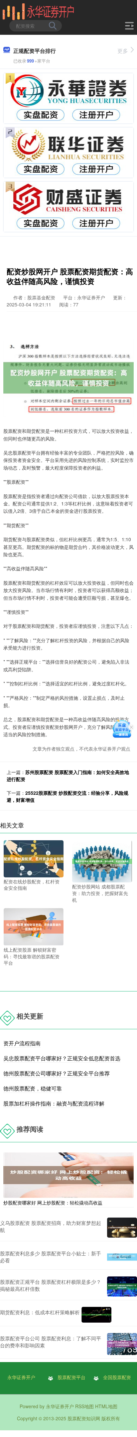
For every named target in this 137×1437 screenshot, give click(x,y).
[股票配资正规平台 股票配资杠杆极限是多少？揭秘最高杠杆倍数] (122, 1286)
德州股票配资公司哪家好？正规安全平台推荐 (56, 1073)
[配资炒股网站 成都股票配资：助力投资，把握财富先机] (102, 860)
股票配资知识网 (84, 1418)
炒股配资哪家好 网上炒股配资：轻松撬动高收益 (52, 1202)
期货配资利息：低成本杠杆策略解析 (40, 1312)
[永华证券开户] (38, 11)
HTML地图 (106, 1406)
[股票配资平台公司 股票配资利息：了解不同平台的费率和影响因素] (122, 1344)
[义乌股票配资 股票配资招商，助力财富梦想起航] (122, 1228)
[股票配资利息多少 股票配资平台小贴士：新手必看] (122, 1257)
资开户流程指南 (22, 1043)
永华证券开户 (21, 1377)
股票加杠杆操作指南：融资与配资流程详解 (53, 1103)
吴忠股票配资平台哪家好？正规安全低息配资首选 (61, 1058)
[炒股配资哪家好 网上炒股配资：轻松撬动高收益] (68, 1174)
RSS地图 (84, 1406)
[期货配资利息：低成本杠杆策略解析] (96, 1315)
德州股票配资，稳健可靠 (32, 1088)
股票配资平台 (71, 1377)
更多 (122, 51)
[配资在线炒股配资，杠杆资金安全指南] (34, 858)
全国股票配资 (117, 1377)
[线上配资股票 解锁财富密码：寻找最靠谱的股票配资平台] (34, 926)
